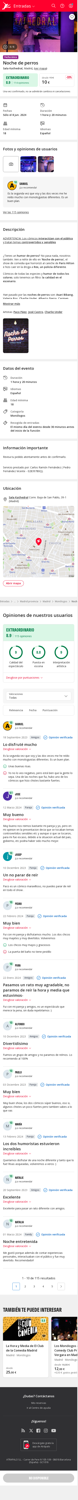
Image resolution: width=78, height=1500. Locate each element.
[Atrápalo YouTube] (53, 1430)
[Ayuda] (62, 6)
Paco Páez (20, 312)
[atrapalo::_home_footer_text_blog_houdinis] (23, 1430)
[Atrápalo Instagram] (46, 1430)
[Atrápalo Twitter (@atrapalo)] (31, 1430)
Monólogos (61, 601)
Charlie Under (53, 312)
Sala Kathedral (18, 497)
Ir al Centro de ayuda (39, 1407)
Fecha (33, 710)
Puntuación (50, 710)
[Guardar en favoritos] (72, 17)
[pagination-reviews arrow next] (61, 1286)
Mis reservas (38, 1403)
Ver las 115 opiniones (16, 212)
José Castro (35, 312)
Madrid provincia (29, 601)
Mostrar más (11, 303)
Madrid (46, 601)
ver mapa (40, 68)
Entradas (4, 601)
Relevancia (16, 710)
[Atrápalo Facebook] (38, 1430)
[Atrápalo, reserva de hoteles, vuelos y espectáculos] (6, 6)
